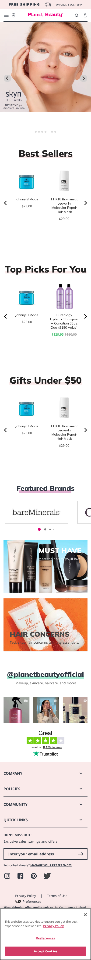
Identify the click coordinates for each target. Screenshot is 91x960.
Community (16, 804)
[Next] (85, 203)
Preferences (32, 901)
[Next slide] (83, 78)
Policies (12, 788)
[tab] (36, 132)
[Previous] (5, 203)
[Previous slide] (7, 78)
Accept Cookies (45, 951)
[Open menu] (6, 15)
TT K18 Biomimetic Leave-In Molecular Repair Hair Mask (64, 205)
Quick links (16, 819)
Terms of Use (57, 895)
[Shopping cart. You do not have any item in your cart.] (85, 15)
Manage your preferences (51, 865)
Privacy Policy (25, 895)
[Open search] (76, 15)
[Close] (85, 915)
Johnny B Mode (26, 199)
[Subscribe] (80, 854)
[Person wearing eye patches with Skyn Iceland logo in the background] (45, 109)
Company (13, 773)
